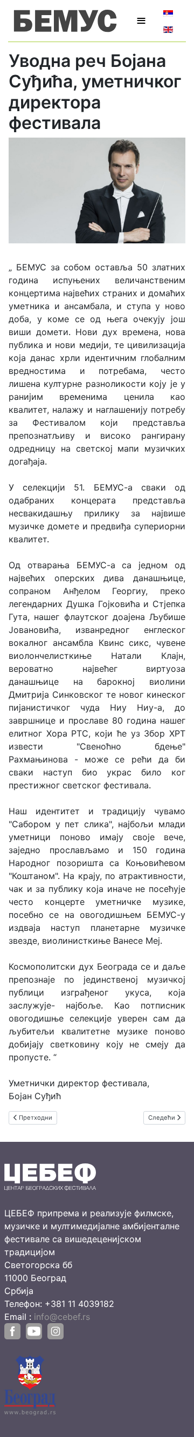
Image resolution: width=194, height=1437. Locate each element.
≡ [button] (141, 20)
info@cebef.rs (62, 1316)
